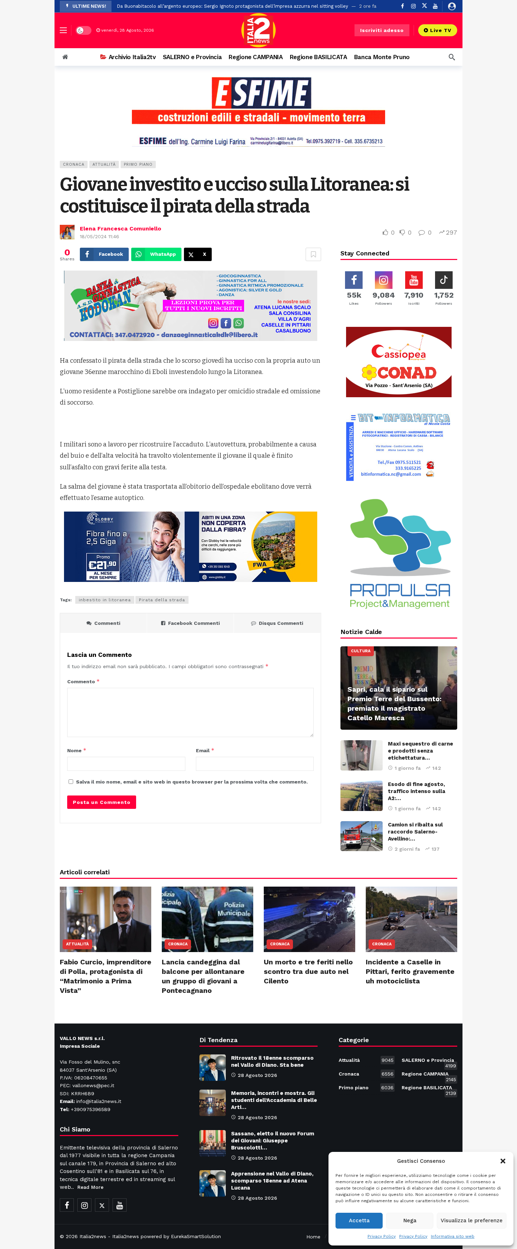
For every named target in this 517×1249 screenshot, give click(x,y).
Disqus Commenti (281, 623)
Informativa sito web (452, 1236)
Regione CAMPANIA (429, 1075)
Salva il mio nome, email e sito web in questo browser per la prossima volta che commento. (192, 782)
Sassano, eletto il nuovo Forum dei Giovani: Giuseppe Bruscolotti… (272, 1140)
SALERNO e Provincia (429, 1061)
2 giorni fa (407, 849)
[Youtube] (435, 6)
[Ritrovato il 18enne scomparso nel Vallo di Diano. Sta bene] (212, 1067)
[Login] (452, 6)
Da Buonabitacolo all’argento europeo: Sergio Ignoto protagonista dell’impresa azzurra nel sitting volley (232, 6)
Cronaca (73, 164)
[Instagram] (413, 6)
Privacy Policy (382, 1236)
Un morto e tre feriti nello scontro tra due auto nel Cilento (308, 971)
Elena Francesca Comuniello (120, 228)
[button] (502, 1161)
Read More (90, 1187)
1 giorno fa (408, 768)
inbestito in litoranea (105, 599)
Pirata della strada (162, 599)
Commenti (107, 623)
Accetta (359, 1220)
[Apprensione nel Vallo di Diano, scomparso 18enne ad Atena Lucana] (212, 1183)
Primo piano (138, 164)
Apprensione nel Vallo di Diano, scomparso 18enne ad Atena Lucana (272, 1181)
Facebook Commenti (194, 623)
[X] (424, 6)
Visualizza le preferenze (472, 1220)
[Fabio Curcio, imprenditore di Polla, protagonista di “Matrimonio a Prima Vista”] (105, 919)
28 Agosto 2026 (257, 1075)
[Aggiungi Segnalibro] (313, 254)
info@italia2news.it (98, 1101)
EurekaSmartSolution (196, 1236)
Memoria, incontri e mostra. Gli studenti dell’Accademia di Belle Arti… (274, 1100)
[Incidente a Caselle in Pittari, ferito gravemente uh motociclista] (411, 919)
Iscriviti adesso (382, 30)
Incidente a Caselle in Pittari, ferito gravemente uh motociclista (410, 971)
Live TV (441, 30)
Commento (83, 681)
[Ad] (258, 111)
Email (205, 750)
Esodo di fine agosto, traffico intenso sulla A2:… (416, 791)
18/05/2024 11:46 (99, 236)
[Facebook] (402, 6)
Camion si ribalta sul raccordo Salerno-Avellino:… (415, 832)
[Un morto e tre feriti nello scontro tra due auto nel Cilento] (309, 919)
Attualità (104, 164)
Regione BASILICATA (429, 1089)
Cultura (360, 651)
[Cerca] (452, 57)
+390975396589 (90, 1109)
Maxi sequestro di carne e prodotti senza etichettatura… (420, 751)
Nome (77, 750)
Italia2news (92, 1236)
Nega (409, 1220)
